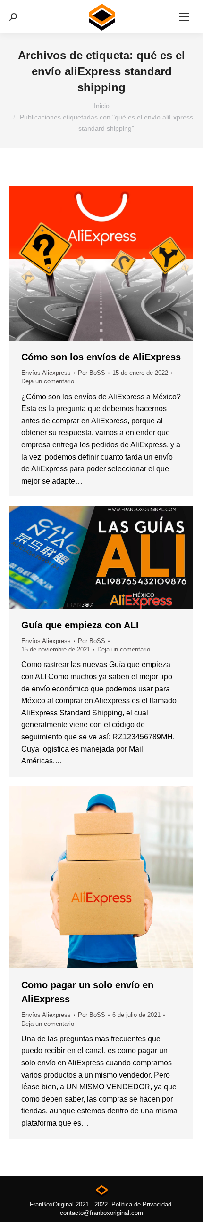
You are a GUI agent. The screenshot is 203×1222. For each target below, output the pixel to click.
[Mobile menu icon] (184, 17)
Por (91, 372)
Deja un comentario (47, 381)
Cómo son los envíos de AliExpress (101, 357)
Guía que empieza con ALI (80, 625)
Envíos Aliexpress (46, 372)
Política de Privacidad (141, 1204)
